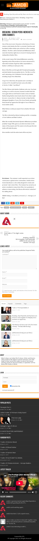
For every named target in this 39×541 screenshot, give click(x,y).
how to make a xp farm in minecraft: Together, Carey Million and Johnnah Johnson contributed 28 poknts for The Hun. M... (21, 521)
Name (4, 272)
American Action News (12, 17)
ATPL (23, 536)
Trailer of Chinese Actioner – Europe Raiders (15, 463)
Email (4, 278)
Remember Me (15, 386)
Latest (6, 207)
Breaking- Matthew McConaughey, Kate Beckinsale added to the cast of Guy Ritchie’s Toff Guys (25, 239)
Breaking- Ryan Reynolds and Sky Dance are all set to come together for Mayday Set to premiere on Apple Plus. (24, 317)
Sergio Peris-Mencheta (8, 80)
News (17, 39)
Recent (4, 303)
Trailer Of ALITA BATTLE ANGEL (11, 458)
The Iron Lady (16, 418)
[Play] (3, 492)
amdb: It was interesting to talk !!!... (16, 526)
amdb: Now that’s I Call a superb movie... (18, 513)
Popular (10, 303)
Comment (5, 254)
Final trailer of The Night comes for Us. (13, 233)
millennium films (15, 207)
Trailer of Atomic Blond (8, 442)
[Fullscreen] (36, 492)
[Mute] (33, 492)
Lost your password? (8, 390)
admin (5, 38)
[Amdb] (19, 5)
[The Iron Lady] (5, 420)
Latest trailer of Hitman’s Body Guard (13, 412)
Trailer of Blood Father (8, 447)
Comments (18, 303)
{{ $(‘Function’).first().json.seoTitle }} (22, 333)
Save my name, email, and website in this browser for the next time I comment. (19, 291)
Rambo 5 (6, 85)
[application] (19, 483)
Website (4, 284)
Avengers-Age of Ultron (8, 426)
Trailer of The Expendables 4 (20, 308)
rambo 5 (31, 207)
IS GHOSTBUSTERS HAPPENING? (11, 431)
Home (3, 17)
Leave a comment (27, 39)
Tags (25, 303)
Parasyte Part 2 (5, 407)
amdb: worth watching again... (15, 507)
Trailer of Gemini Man (8, 453)
